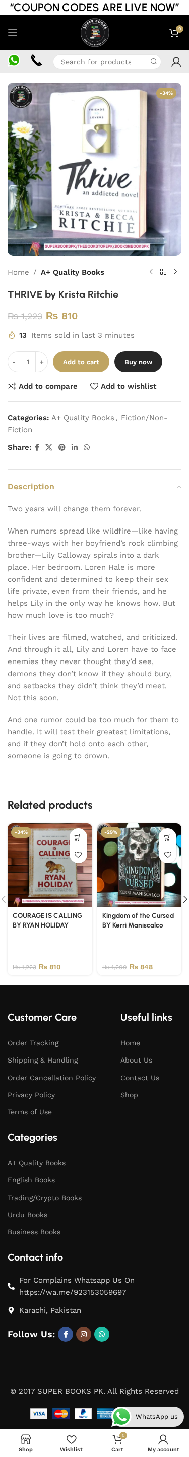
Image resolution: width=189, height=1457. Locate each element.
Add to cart (81, 362)
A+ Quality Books (72, 272)
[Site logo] (94, 32)
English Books (31, 1180)
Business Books (34, 1232)
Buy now (138, 362)
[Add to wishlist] (78, 854)
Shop (129, 1095)
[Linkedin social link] (75, 447)
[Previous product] (151, 272)
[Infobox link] (14, 61)
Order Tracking (33, 1043)
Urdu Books (27, 1215)
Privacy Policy (31, 1095)
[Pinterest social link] (62, 447)
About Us (136, 1060)
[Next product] (175, 272)
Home (18, 272)
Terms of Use (30, 1112)
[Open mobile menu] (13, 33)
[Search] (153, 61)
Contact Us (139, 1078)
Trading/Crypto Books (45, 1198)
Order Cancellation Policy (52, 1078)
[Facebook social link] (37, 447)
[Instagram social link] (83, 1334)
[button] (78, 837)
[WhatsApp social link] (87, 447)
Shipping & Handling (43, 1060)
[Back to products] (163, 272)
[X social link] (48, 447)
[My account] (176, 62)
